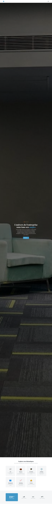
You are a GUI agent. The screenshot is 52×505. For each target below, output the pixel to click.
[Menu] (48, 1)
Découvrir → (26, 237)
